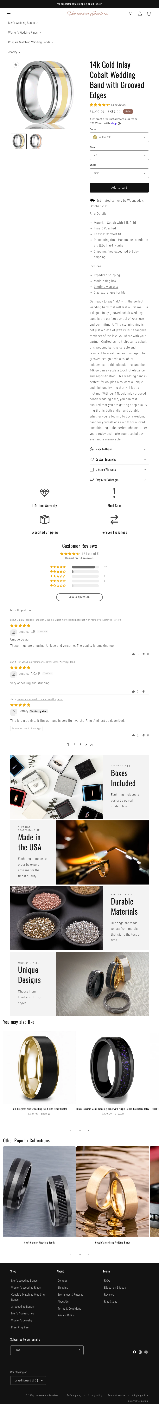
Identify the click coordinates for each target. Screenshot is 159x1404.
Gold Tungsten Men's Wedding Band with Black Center (39, 1108)
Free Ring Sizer (20, 1327)
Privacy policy (94, 1395)
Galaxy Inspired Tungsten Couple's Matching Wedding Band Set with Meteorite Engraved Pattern (69, 619)
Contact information (137, 1401)
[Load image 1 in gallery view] (18, 141)
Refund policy (74, 1395)
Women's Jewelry (21, 1320)
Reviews (109, 1294)
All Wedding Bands (22, 1306)
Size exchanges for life (110, 292)
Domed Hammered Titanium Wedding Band (40, 699)
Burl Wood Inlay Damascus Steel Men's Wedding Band (46, 662)
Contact (62, 1280)
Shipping (63, 1287)
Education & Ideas (115, 1287)
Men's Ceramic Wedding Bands (39, 1242)
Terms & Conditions (69, 1308)
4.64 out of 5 (90, 554)
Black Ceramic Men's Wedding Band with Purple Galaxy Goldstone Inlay (112, 1108)
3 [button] (80, 745)
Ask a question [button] (79, 597)
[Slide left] (71, 1130)
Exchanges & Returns (70, 1294)
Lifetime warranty (106, 286)
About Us (63, 1301)
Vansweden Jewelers (47, 1395)
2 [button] (74, 745)
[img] (20, 625)
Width (93, 165)
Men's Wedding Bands (24, 1280)
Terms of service (117, 1395)
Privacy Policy (66, 1315)
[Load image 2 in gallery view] (36, 141)
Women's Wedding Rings (26, 1287)
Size (92, 147)
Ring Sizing (111, 1301)
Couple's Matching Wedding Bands (112, 1242)
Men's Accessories (22, 1313)
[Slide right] (88, 1130)
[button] (8, 13)
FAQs (107, 1280)
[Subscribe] (78, 1350)
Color (93, 129)
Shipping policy (139, 1395)
